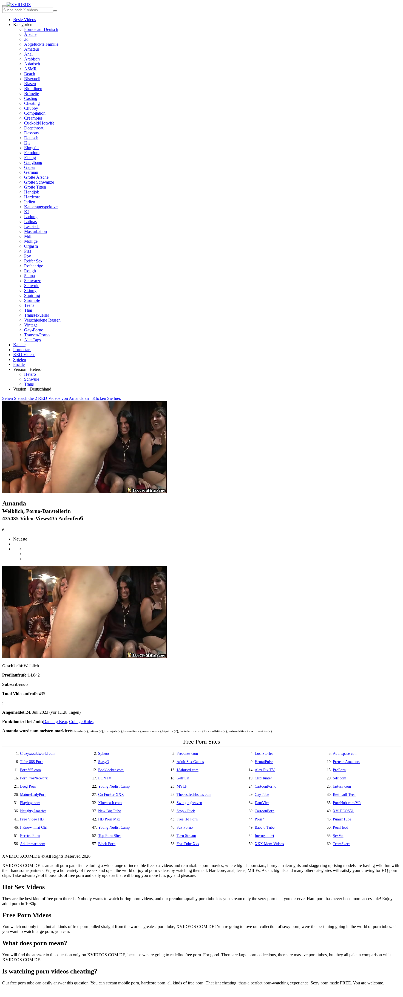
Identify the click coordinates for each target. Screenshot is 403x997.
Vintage (31, 325)
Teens (29, 305)
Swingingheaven (189, 803)
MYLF (182, 786)
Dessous (31, 133)
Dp (27, 142)
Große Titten (35, 187)
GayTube (262, 795)
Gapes (29, 167)
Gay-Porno (33, 330)
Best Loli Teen (344, 795)
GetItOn (183, 778)
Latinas (30, 221)
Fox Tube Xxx (188, 844)
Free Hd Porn (187, 819)
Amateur (31, 49)
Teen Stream (186, 836)
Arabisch (32, 59)
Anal (28, 54)
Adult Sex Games (190, 762)
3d (26, 39)
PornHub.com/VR (347, 803)
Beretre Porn (30, 836)
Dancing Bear (55, 721)
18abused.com (187, 770)
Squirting (32, 295)
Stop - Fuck (186, 811)
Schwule (31, 285)
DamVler (262, 803)
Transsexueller (36, 315)
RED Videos (24, 354)
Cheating (32, 103)
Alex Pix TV (265, 770)
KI (26, 211)
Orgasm (31, 246)
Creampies (33, 118)
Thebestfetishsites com (194, 795)
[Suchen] (55, 11)
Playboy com (30, 803)
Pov (27, 256)
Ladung (31, 216)
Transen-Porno (37, 335)
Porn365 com (30, 770)
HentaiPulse (264, 762)
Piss (27, 251)
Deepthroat (33, 128)
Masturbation (35, 231)
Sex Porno (185, 827)
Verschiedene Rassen (42, 320)
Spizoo (103, 754)
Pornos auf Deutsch (41, 29)
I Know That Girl (33, 827)
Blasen (30, 83)
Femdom (31, 152)
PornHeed (340, 827)
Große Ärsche (36, 177)
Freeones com (187, 754)
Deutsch (31, 137)
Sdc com (339, 778)
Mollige (31, 241)
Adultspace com (345, 754)
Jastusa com (342, 786)
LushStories (264, 754)
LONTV (104, 778)
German (31, 172)
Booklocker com (111, 770)
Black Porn (106, 844)
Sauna (29, 275)
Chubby (31, 108)
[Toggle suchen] (4, 6)
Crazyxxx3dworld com (37, 754)
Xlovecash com (110, 803)
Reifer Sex (33, 261)
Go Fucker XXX (111, 795)
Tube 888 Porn (31, 762)
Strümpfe (32, 300)
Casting (30, 98)
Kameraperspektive (41, 206)
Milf (28, 236)
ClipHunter (263, 778)
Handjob (31, 192)
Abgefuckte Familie (41, 44)
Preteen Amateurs (346, 762)
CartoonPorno (265, 786)
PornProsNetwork (34, 778)
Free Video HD (32, 819)
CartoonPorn (264, 811)
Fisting (30, 157)
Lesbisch (31, 226)
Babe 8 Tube (264, 827)
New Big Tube (109, 811)
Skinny (30, 290)
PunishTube (342, 819)
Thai (28, 310)
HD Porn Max (109, 819)
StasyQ (103, 762)
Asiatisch (32, 64)
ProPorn (339, 770)
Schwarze (32, 280)
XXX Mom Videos (269, 844)
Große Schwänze (39, 182)
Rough (30, 270)
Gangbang (33, 162)
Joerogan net (264, 836)
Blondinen (33, 88)
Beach (29, 73)
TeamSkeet (341, 844)
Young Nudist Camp (114, 786)
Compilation (35, 113)
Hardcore (32, 197)
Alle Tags (32, 339)
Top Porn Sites (109, 836)
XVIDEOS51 (343, 811)
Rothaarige (33, 266)
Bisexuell (32, 78)
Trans (29, 384)
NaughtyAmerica (33, 811)
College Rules (81, 721)
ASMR (30, 69)
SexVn (338, 836)
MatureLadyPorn (33, 795)
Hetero (30, 374)
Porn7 (259, 819)
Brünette (31, 93)
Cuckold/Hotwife (39, 123)
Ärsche (30, 34)
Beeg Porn (28, 786)
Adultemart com (32, 844)
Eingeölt (31, 147)
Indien (29, 202)
